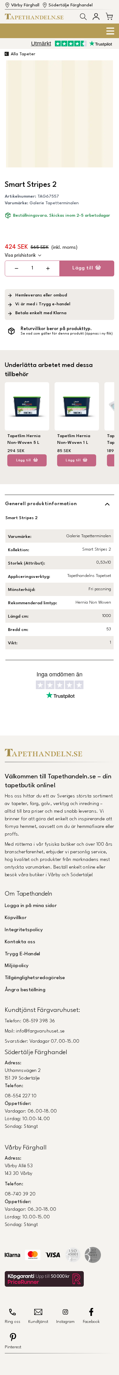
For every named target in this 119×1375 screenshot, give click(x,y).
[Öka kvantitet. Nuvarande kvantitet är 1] (47, 268)
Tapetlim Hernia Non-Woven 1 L (73, 439)
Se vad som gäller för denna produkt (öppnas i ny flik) (67, 333)
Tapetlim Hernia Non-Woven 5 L (23, 439)
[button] (83, 16)
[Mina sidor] (96, 16)
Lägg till (82, 268)
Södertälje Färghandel (71, 5)
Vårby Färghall (25, 5)
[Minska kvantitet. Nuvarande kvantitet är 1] (16, 268)
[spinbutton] (32, 268)
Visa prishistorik (20, 255)
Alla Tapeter (23, 54)
